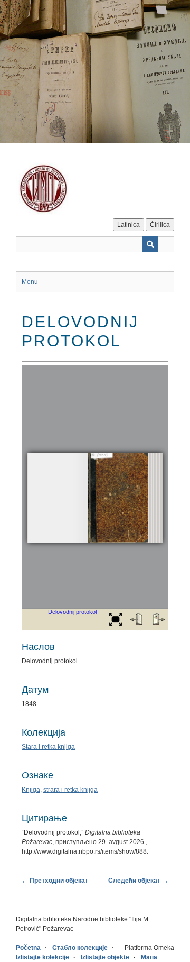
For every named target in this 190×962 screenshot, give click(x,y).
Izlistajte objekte (105, 957)
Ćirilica (160, 224)
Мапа (149, 957)
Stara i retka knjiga (48, 746)
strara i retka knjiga (70, 789)
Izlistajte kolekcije (42, 957)
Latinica (128, 224)
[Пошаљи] (150, 244)
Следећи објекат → (138, 880)
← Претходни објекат (55, 880)
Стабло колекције (80, 947)
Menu (30, 282)
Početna (28, 947)
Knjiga (31, 789)
